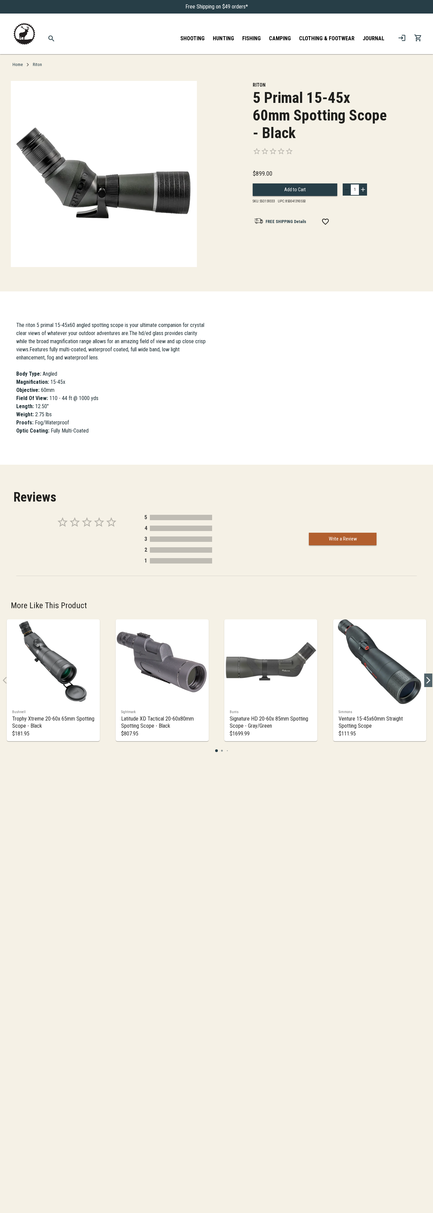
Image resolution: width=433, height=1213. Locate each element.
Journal (373, 38)
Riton (37, 64)
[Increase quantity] (363, 189)
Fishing (251, 38)
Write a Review (343, 539)
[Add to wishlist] (325, 221)
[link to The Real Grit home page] (24, 34)
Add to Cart (295, 189)
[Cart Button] (418, 38)
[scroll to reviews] (320, 151)
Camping (280, 38)
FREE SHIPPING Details (286, 221)
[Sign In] (402, 38)
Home (18, 64)
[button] (216, 750)
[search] (51, 38)
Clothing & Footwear (327, 38)
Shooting (192, 38)
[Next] (428, 680)
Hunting (223, 38)
